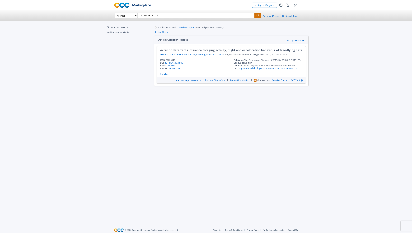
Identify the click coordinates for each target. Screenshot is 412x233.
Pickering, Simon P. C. (206, 54)
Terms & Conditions (234, 230)
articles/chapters (187, 27)
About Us (217, 230)
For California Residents (273, 230)
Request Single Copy (215, 80)
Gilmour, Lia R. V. (168, 54)
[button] (280, 5)
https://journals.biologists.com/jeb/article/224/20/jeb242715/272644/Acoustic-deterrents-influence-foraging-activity (294, 68)
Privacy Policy (253, 230)
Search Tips (291, 16)
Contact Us (293, 230)
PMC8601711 (174, 68)
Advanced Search (271, 16)
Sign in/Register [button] (266, 5)
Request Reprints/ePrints (188, 80)
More (221, 54)
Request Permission (239, 80)
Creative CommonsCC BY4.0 (286, 80)
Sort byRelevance (295, 40)
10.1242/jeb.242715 (174, 62)
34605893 (170, 65)
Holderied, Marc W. (186, 54)
